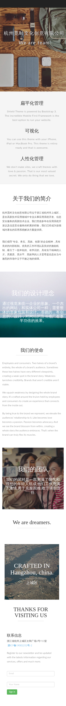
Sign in (12, 692)
